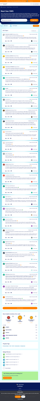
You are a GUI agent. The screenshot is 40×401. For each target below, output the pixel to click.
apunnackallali (8, 329)
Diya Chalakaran (20, 321)
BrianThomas (7, 185)
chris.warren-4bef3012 (9, 55)
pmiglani (7, 327)
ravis (6, 131)
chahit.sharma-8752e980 (9, 66)
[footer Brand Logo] (20, 386)
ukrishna (7, 332)
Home (3, 7)
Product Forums (9, 7)
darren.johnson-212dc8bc (31, 320)
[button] (1, 4)
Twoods (6, 142)
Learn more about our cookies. (20, 394)
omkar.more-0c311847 (9, 34)
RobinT (6, 153)
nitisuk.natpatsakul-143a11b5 (11, 335)
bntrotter (6, 219)
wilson (6, 196)
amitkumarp (7, 274)
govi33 (6, 296)
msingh (7, 359)
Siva (6, 99)
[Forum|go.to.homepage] (4, 4)
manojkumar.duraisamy (9, 208)
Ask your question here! (7, 377)
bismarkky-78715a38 (8, 263)
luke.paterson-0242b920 (8, 320)
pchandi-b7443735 (8, 252)
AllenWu (6, 88)
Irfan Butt (7, 356)
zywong (6, 164)
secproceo (7, 241)
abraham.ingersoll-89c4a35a (9, 77)
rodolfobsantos (8, 110)
